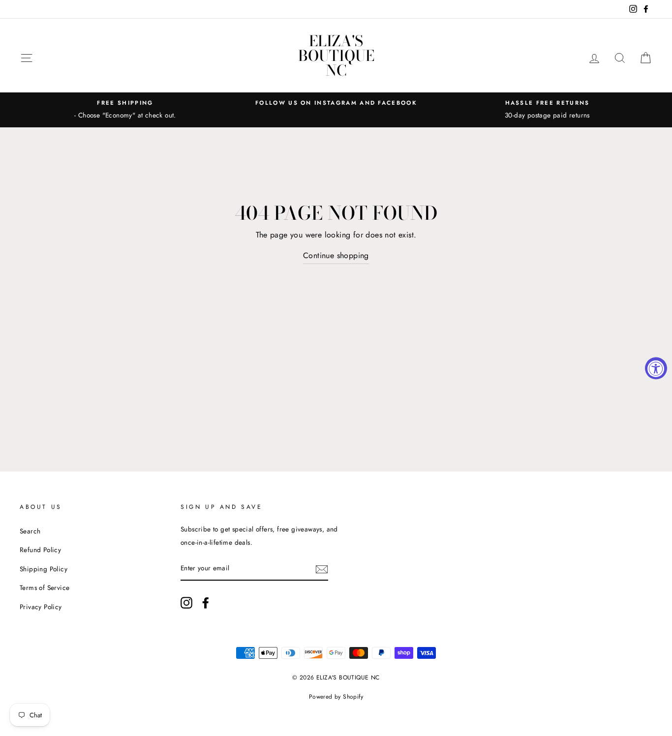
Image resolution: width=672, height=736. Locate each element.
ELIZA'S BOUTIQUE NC (336, 55)
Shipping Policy (43, 569)
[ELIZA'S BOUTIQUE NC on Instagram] (186, 602)
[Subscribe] (321, 568)
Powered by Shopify (336, 696)
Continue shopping (336, 255)
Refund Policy (40, 550)
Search (30, 531)
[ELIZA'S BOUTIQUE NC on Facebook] (206, 602)
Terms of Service (44, 587)
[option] (125, 109)
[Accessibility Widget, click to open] (656, 368)
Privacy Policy (41, 607)
